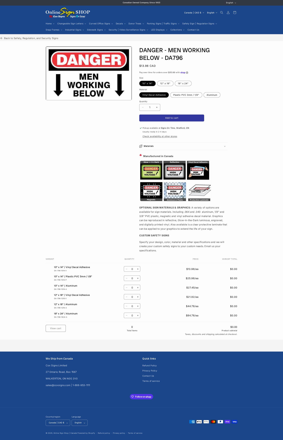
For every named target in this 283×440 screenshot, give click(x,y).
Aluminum (212, 95)
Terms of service (151, 381)
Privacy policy (119, 433)
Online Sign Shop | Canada (65, 433)
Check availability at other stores (160, 136)
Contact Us (148, 375)
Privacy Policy (149, 370)
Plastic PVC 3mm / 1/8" (186, 95)
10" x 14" (147, 83)
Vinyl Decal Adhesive (154, 95)
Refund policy (104, 433)
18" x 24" (183, 83)
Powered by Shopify (86, 433)
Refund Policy (149, 365)
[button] (50, 23)
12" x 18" (165, 83)
